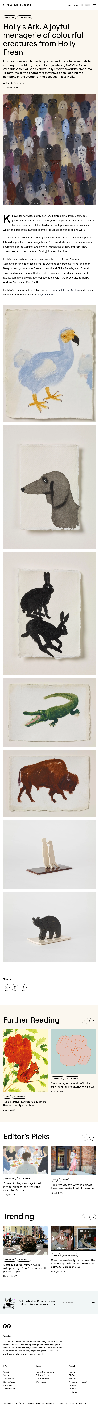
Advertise (7, 1385)
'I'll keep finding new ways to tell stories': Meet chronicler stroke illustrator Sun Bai (22, 1187)
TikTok (72, 1375)
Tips (54, 1180)
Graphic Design (70, 1255)
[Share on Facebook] (23, 987)
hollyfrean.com (45, 294)
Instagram (73, 1372)
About (6, 1372)
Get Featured (9, 1382)
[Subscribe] (93, 1302)
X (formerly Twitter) (78, 1382)
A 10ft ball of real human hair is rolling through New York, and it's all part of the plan (24, 1268)
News (7, 1097)
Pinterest (73, 1392)
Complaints (41, 1382)
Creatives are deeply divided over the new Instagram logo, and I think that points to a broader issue (73, 1263)
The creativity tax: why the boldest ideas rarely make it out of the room (72, 1186)
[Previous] (85, 1021)
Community (8, 1378)
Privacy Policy (42, 1375)
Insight (56, 1255)
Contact (6, 1375)
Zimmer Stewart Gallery (65, 290)
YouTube (73, 1378)
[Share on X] (6, 987)
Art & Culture (25, 17)
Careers (64, 1180)
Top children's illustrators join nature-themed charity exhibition (25, 1103)
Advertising (24, 1260)
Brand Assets (9, 1388)
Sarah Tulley (19, 83)
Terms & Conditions (45, 1372)
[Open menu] (94, 5)
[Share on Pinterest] (15, 987)
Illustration (19, 1097)
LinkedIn (73, 1385)
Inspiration (9, 17)
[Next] (92, 1021)
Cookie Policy (42, 1378)
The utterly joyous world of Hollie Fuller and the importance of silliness (72, 1085)
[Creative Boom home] (17, 5)
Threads (73, 1388)
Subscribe (73, 5)
